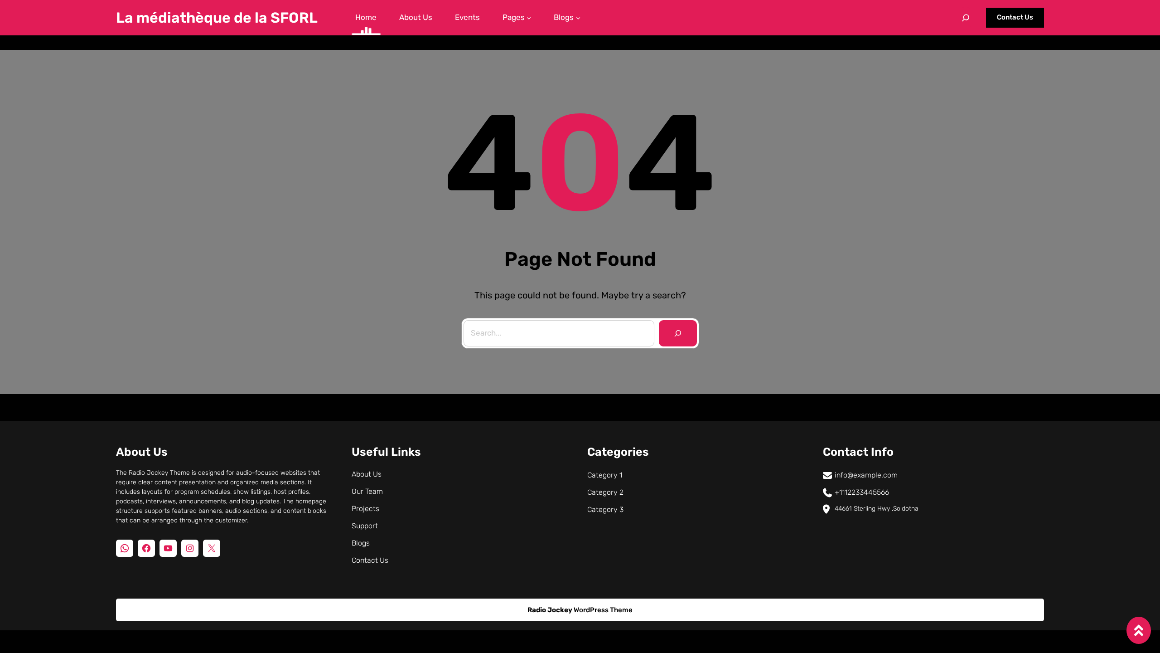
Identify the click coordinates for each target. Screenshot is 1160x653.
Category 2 (605, 492)
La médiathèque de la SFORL (217, 17)
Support (365, 525)
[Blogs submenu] (578, 17)
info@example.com (866, 475)
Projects (365, 508)
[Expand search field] (966, 17)
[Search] (678, 333)
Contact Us (1015, 17)
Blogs (361, 543)
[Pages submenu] (529, 17)
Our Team (367, 491)
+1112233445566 (862, 492)
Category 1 (604, 475)
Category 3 (605, 509)
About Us (367, 474)
